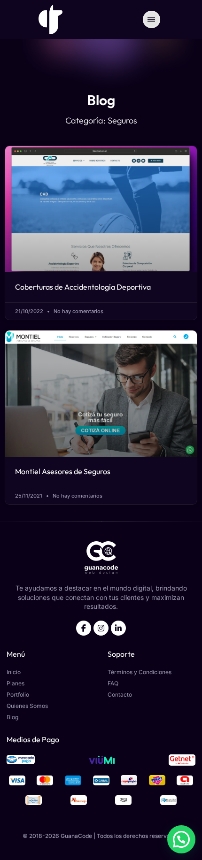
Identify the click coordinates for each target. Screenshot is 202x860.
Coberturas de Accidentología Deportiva (83, 287)
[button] (181, 839)
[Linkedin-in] (118, 628)
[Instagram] (101, 628)
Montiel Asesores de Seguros (62, 471)
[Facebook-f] (83, 628)
